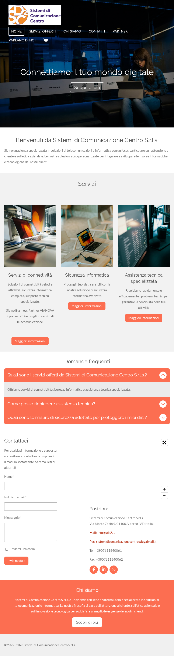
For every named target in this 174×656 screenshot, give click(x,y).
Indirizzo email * (15, 497)
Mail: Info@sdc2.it (102, 532)
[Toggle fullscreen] (164, 442)
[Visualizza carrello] (46, 40)
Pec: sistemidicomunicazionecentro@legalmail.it (123, 541)
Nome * (9, 476)
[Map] (130, 469)
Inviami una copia (23, 549)
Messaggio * (12, 517)
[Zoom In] (164, 489)
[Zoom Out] (164, 495)
